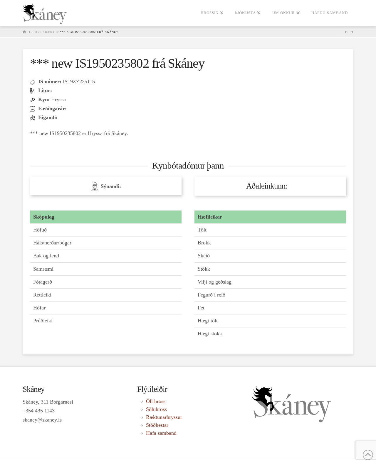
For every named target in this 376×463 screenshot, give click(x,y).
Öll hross (155, 401)
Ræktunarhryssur (164, 417)
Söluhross (156, 409)
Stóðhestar (157, 425)
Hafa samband (161, 433)
